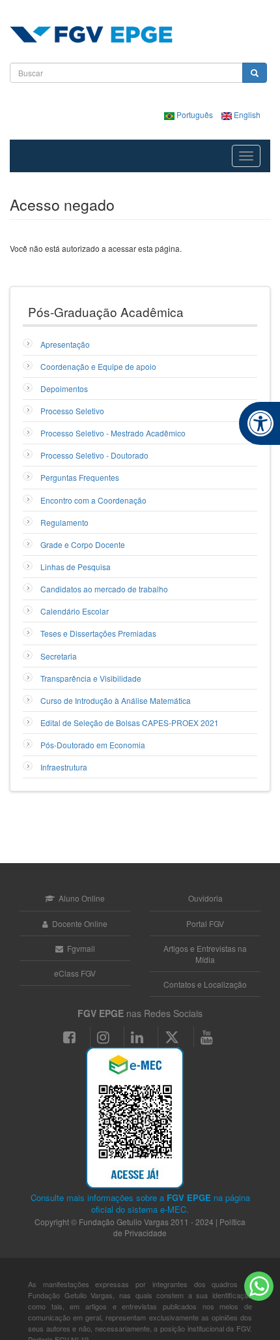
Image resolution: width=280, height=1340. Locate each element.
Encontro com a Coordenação (93, 500)
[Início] (91, 34)
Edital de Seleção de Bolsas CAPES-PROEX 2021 (129, 722)
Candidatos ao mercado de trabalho (104, 588)
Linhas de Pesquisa (75, 566)
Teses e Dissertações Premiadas (98, 633)
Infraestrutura (63, 766)
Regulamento (64, 522)
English (246, 114)
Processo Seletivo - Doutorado (94, 455)
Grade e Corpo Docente (82, 544)
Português (195, 114)
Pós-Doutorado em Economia (92, 744)
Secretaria (58, 656)
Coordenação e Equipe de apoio (98, 366)
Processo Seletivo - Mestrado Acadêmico (113, 432)
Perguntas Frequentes (79, 477)
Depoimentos (64, 388)
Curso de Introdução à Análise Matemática (115, 700)
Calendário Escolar (74, 611)
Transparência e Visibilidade (90, 678)
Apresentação (65, 344)
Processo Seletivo (72, 410)
